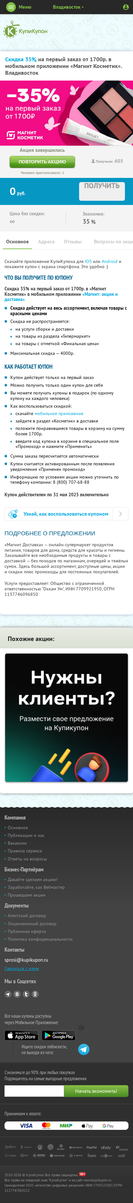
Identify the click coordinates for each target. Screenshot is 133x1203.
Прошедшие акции (27, 895)
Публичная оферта (27, 931)
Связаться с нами (22, 968)
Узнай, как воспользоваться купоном (66, 513)
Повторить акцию (42, 161)
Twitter (26, 994)
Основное (17, 241)
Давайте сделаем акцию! (32, 879)
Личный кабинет (126, 7)
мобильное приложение (59, 413)
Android (110, 261)
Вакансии (17, 843)
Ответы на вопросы (27, 859)
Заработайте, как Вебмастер (36, 887)
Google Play (59, 1035)
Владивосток (66, 7)
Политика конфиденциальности (40, 939)
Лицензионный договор (32, 924)
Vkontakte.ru (17, 994)
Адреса (46, 241)
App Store (21, 1035)
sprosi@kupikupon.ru (26, 960)
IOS (89, 261)
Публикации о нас (26, 835)
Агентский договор (27, 915)
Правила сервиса (25, 851)
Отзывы (73, 241)
